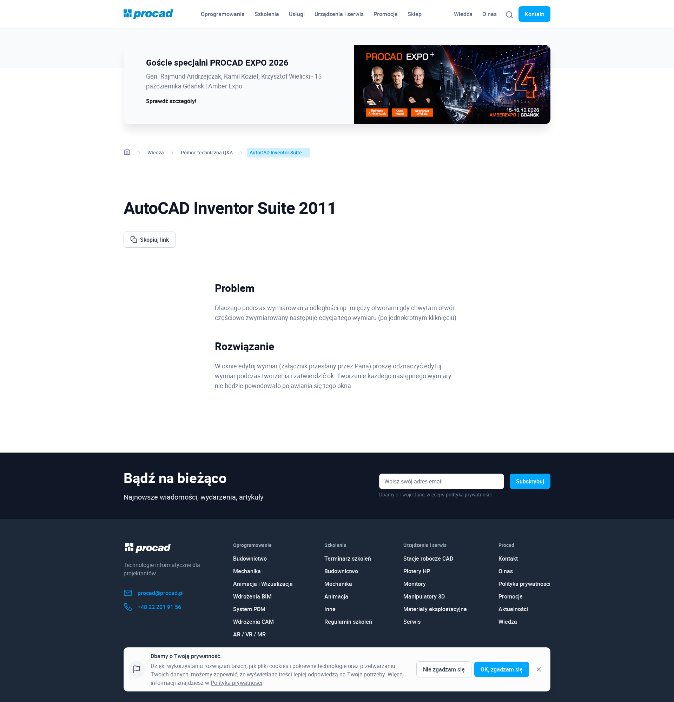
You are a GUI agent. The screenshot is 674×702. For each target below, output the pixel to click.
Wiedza (463, 14)
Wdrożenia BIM (252, 596)
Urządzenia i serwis (339, 14)
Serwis (412, 622)
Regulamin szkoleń (348, 622)
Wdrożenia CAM (253, 622)
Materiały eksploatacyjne (435, 609)
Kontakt (534, 14)
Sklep (415, 14)
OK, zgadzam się (502, 669)
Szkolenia (267, 14)
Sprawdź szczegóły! (171, 101)
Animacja (336, 596)
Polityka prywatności (524, 584)
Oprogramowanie (223, 14)
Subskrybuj (530, 481)
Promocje (386, 14)
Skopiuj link (154, 239)
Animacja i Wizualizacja (263, 584)
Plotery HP (416, 571)
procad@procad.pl (161, 593)
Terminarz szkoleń (347, 558)
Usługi (297, 14)
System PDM (249, 609)
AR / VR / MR (249, 634)
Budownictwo (250, 558)
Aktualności (513, 609)
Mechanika (247, 571)
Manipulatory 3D (424, 596)
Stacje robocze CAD (428, 558)
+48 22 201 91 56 (159, 607)
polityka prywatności (469, 494)
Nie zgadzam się (444, 669)
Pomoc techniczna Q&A (207, 152)
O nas (489, 14)
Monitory (414, 584)
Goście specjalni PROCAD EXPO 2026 (217, 62)
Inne (330, 609)
